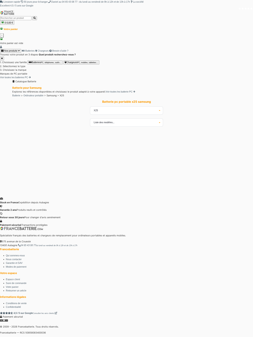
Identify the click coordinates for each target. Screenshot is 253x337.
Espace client (13, 279)
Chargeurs (43, 51)
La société (138, 2)
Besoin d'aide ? (60, 51)
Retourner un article (16, 290)
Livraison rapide (12, 2)
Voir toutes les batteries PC (14, 77)
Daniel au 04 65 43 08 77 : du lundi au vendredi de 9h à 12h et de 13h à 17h (91, 2)
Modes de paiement (16, 267)
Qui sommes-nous (15, 255)
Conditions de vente (16, 303)
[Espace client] (1, 47)
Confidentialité (13, 307)
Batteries (30, 51)
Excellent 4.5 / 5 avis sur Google (16, 5)
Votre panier (12, 287)
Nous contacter (14, 259)
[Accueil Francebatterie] (21, 229)
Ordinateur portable (33, 95)
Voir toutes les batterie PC (119, 91)
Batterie (16, 95)
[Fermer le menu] (2, 59)
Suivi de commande (16, 283)
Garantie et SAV (14, 263)
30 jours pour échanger (35, 2)
